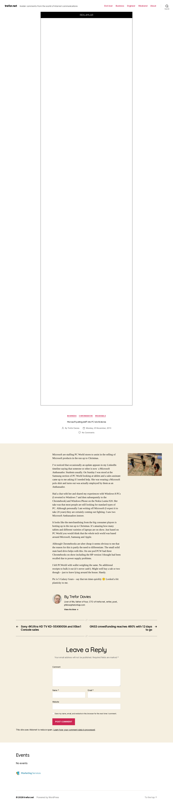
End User (108, 6)
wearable (100, 416)
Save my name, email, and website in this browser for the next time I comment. (86, 714)
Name (55, 690)
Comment (56, 667)
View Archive (71, 609)
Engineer (131, 6)
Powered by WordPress (47, 797)
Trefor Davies (73, 428)
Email (91, 690)
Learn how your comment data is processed (74, 729)
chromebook (86, 416)
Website (55, 702)
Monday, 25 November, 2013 (98, 428)
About (153, 6)
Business (120, 6)
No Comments (88, 432)
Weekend (142, 6)
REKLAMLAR (86, 14)
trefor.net (11, 5)
